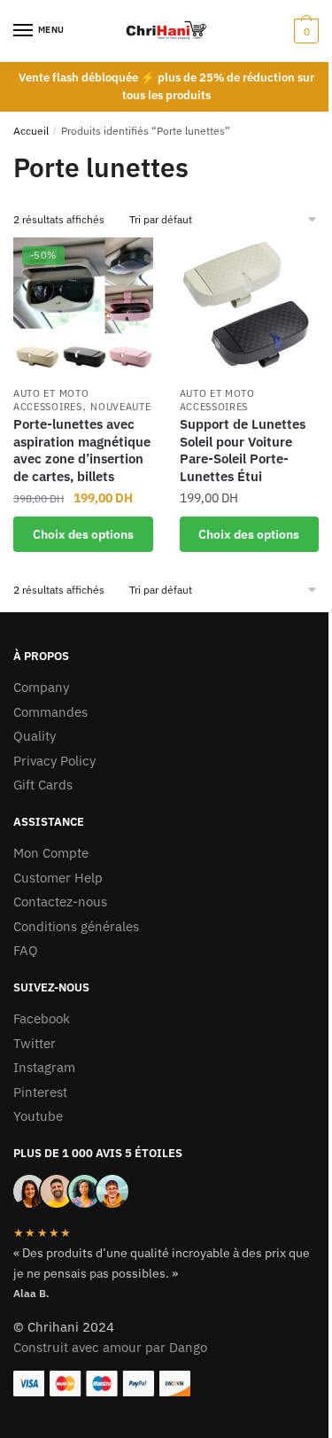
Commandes (50, 711)
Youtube (38, 1116)
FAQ (25, 950)
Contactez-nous (60, 901)
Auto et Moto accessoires (51, 400)
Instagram (44, 1067)
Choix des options (83, 534)
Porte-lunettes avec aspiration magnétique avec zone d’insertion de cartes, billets (82, 450)
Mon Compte (51, 852)
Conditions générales (76, 926)
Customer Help (58, 877)
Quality (34, 735)
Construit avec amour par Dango (110, 1347)
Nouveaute (120, 406)
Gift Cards (43, 784)
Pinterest (40, 1092)
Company (41, 687)
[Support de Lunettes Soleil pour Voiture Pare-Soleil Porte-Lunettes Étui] (250, 307)
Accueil (31, 130)
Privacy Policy (54, 760)
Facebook (41, 1018)
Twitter (34, 1043)
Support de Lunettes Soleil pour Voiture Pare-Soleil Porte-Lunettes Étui (242, 450)
